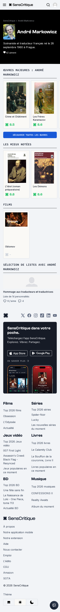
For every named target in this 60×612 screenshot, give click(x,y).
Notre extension (13, 538)
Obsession (9, 416)
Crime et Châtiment (16, 116)
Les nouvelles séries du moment (43, 426)
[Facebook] (29, 316)
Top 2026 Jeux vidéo (12, 443)
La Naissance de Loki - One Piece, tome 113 (13, 499)
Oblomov (10, 246)
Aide (5, 543)
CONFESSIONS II (42, 493)
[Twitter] (23, 316)
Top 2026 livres (40, 443)
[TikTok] (42, 316)
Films (8, 403)
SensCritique (9, 21)
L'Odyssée (9, 422)
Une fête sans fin (13, 490)
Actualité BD (10, 508)
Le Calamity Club (41, 449)
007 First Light (12, 450)
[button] (55, 4)
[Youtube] (55, 316)
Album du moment (42, 506)
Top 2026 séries (41, 409)
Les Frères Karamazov (39, 118)
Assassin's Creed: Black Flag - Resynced (13, 459)
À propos (9, 526)
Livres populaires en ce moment (43, 468)
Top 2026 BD (11, 485)
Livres (36, 435)
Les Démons (40, 186)
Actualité (8, 428)
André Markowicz (26, 21)
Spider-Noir (38, 414)
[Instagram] (36, 316)
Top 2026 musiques (43, 486)
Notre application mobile (18, 532)
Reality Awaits (39, 500)
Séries (37, 403)
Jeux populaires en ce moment (15, 470)
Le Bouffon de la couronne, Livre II (42, 458)
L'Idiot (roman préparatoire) (12, 188)
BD (5, 479)
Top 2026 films (12, 410)
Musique (38, 479)
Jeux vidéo (12, 435)
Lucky (35, 419)
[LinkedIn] (48, 316)
